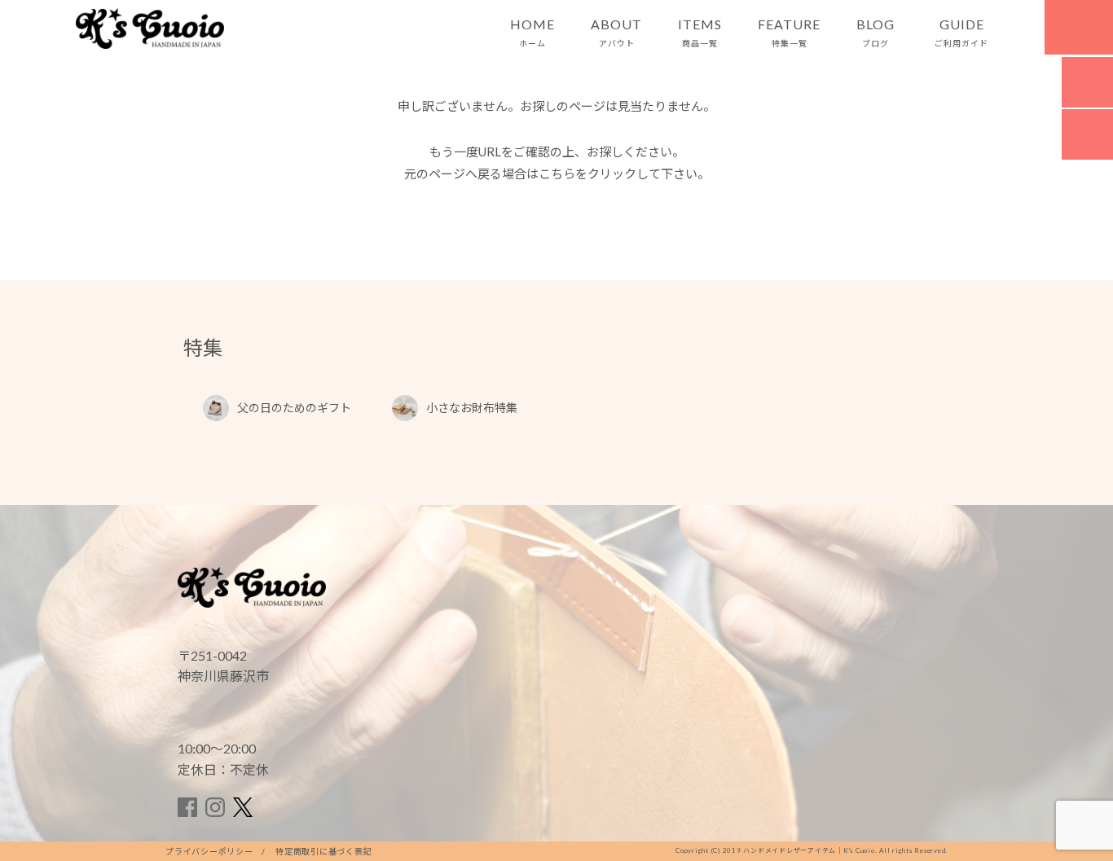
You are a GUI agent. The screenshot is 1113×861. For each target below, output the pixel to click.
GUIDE (961, 32)
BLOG (875, 32)
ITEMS (700, 32)
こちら (557, 173)
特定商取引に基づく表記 (323, 851)
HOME (532, 32)
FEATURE (789, 32)
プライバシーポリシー (209, 851)
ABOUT (616, 32)
